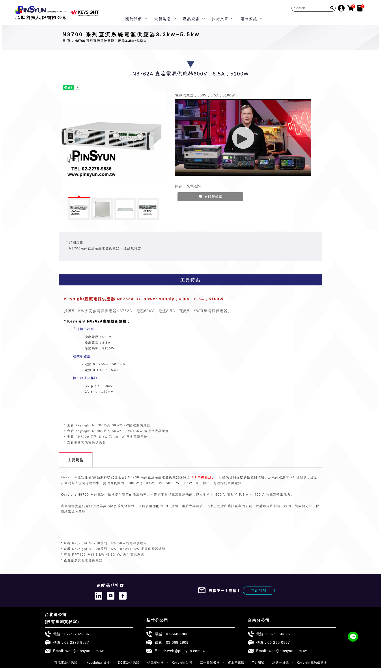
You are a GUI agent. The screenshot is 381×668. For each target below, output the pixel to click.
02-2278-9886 (76, 634)
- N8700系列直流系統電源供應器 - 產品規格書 (103, 248)
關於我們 (133, 19)
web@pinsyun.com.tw (84, 651)
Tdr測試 (258, 662)
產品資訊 (191, 19)
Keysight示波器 (97, 662)
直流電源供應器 (65, 662)
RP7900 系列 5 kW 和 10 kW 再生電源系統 (111, 436)
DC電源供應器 (128, 662)
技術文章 (220, 19)
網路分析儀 (280, 662)
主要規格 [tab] (76, 460)
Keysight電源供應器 (312, 662)
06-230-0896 (278, 634)
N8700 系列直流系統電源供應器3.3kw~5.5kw (111, 41)
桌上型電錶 (236, 662)
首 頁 (66, 41)
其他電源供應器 (93, 442)
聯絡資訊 (249, 19)
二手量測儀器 (210, 662)
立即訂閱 (259, 591)
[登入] (341, 7)
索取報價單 (213, 196)
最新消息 (162, 19)
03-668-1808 (177, 634)
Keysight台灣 (182, 662)
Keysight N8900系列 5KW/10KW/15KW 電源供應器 (118, 431)
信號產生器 (155, 662)
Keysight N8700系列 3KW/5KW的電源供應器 (112, 425)
